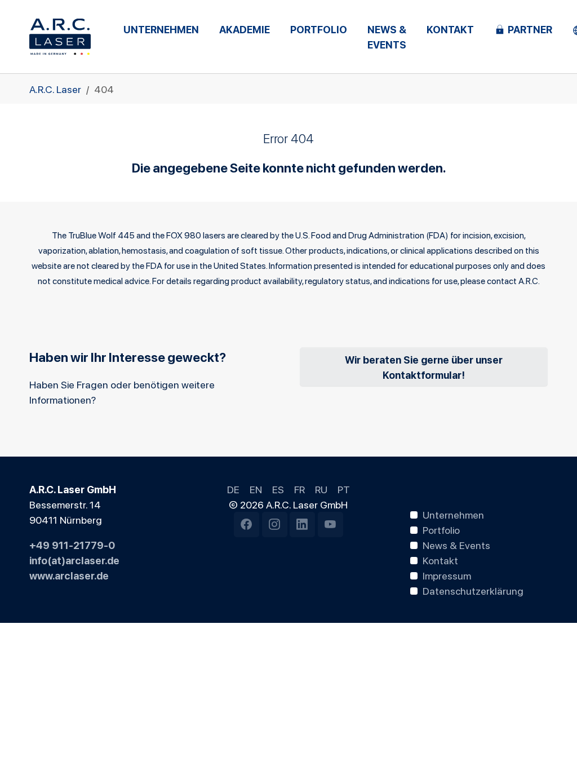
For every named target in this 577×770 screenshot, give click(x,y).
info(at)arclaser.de (74, 559)
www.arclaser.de (69, 575)
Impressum (447, 575)
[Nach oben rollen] (550, 743)
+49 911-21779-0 (72, 544)
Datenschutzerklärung (473, 590)
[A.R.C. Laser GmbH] (60, 36)
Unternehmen (453, 514)
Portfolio (441, 529)
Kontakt (440, 560)
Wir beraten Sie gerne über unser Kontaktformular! (424, 366)
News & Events (456, 544)
